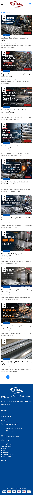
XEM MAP (4, 410)
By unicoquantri (5, 43)
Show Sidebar (6, 12)
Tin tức (6, 35)
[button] (31, 4)
